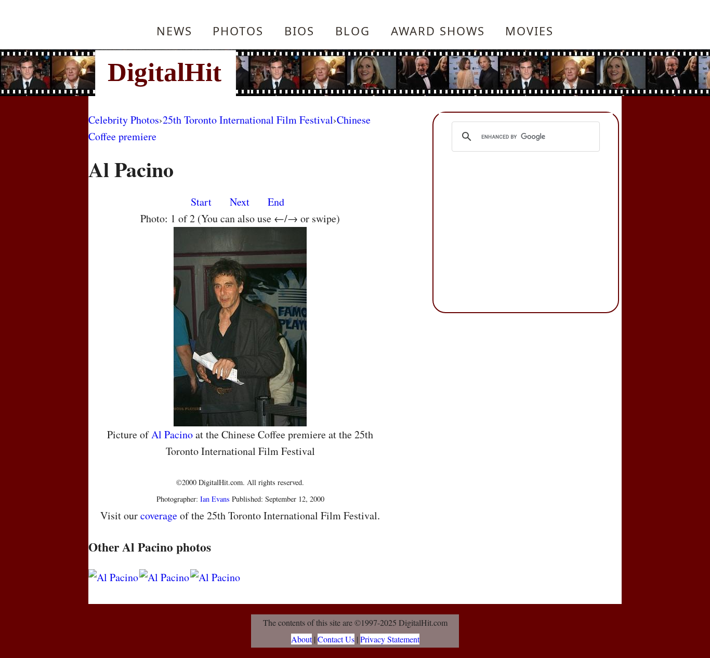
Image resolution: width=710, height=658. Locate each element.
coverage (158, 515)
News (174, 30)
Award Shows (438, 30)
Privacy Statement (389, 639)
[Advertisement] (425, 72)
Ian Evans (215, 499)
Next (239, 202)
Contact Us (336, 639)
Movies (529, 30)
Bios (299, 30)
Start (201, 202)
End (276, 202)
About (301, 639)
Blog (352, 30)
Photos (238, 30)
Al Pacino (172, 434)
